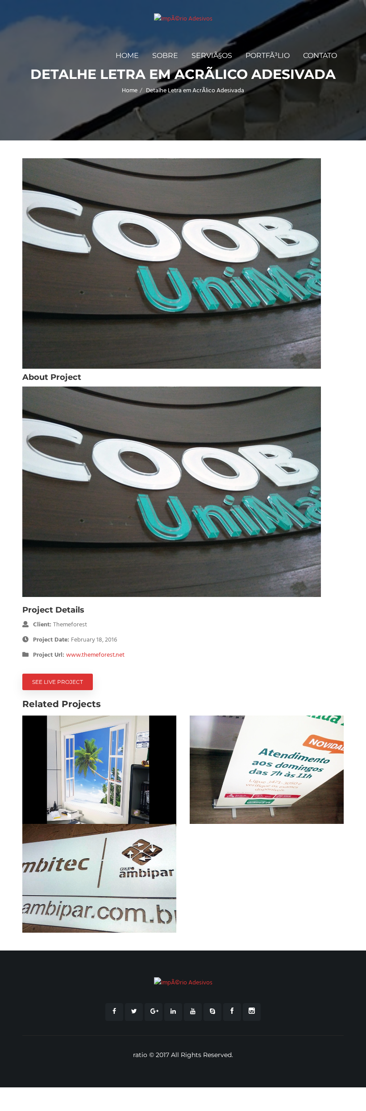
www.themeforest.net (95, 655)
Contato (320, 55)
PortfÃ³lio (267, 55)
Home (127, 55)
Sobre (165, 55)
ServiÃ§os (211, 55)
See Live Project (57, 682)
